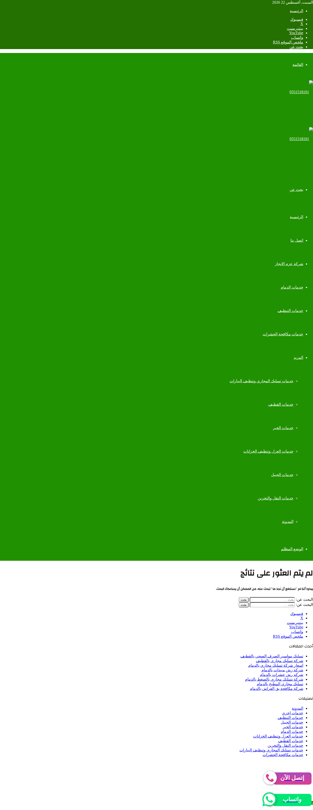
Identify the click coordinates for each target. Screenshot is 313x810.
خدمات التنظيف (290, 311)
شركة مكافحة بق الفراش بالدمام (276, 688)
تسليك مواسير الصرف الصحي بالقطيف (271, 656)
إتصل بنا (297, 240)
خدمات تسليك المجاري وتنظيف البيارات (261, 381)
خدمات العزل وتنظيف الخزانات (268, 451)
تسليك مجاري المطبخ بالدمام (280, 684)
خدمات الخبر (283, 428)
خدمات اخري (292, 713)
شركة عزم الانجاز (289, 264)
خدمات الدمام (292, 287)
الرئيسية (296, 11)
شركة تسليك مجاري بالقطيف (279, 661)
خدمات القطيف (280, 404)
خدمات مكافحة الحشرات (283, 334)
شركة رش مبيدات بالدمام (282, 670)
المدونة (287, 521)
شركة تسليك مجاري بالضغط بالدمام (274, 679)
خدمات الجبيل (282, 475)
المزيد (298, 357)
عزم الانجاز (228, 763)
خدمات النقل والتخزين (275, 498)
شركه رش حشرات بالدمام (281, 675)
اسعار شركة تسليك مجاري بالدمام (275, 665)
